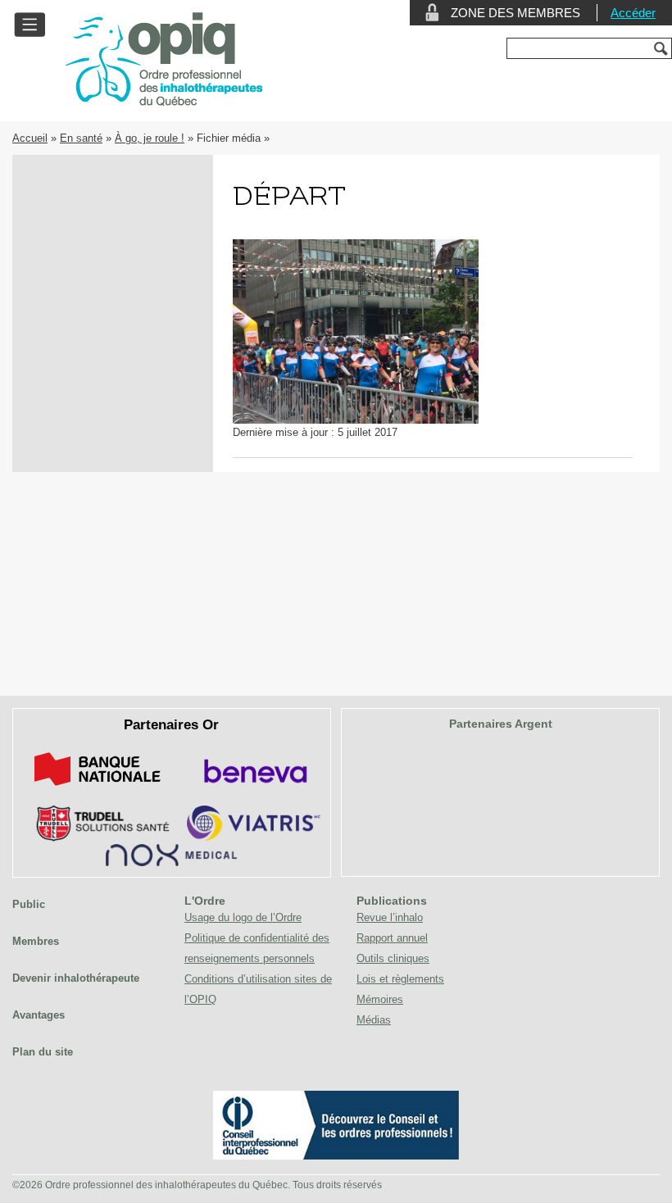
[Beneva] (253, 789)
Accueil (30, 138)
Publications (391, 900)
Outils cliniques (392, 958)
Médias (373, 1020)
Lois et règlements (400, 979)
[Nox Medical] (171, 862)
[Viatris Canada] (253, 838)
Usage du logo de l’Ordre (243, 917)
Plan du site (42, 1052)
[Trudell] (96, 838)
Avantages (38, 1015)
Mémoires (379, 999)
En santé (81, 138)
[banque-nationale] (97, 789)
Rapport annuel (392, 938)
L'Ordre (204, 900)
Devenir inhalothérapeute (75, 978)
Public (28, 904)
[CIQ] (336, 1156)
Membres (35, 941)
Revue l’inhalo (389, 917)
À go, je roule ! (149, 138)
